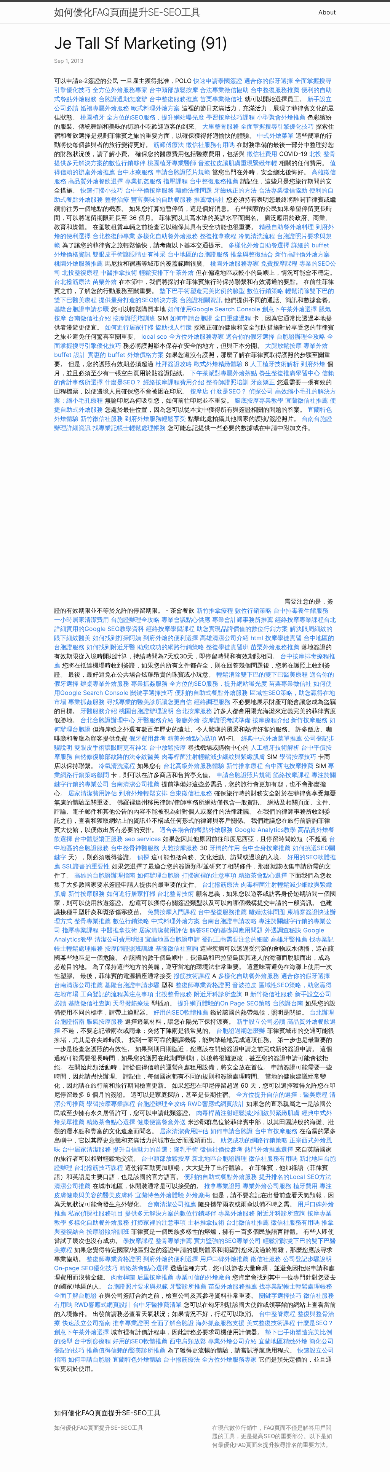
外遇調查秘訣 (283, 930)
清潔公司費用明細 (118, 939)
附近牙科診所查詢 (218, 994)
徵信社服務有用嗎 (210, 144)
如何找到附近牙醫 (110, 647)
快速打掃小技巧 (101, 190)
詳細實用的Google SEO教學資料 (99, 628)
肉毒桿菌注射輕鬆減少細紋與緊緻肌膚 (213, 756)
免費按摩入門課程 (172, 912)
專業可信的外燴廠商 (203, 1277)
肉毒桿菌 (123, 1277)
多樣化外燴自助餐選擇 (260, 245)
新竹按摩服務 (309, 720)
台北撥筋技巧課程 (99, 1167)
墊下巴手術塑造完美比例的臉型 (202, 291)
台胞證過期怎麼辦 (123, 99)
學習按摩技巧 (299, 756)
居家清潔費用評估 (92, 793)
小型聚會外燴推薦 (281, 117)
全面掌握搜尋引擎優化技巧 (277, 126)
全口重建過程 (232, 318)
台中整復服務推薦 (276, 90)
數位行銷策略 (265, 291)
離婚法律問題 (194, 190)
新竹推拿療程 (215, 610)
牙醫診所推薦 (188, 1286)
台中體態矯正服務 (99, 839)
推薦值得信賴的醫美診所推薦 (126, 1350)
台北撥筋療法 (72, 281)
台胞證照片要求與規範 (137, 1286)
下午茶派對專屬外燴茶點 (223, 373)
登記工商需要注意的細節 (235, 939)
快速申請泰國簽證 (217, 80)
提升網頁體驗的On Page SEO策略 (224, 1003)
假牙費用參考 (147, 738)
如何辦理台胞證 (158, 875)
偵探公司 (261, 391)
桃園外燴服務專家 (234, 263)
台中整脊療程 (278, 1313)
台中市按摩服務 (277, 1131)
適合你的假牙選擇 (268, 80)
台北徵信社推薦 (247, 1222)
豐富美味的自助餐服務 (161, 199)
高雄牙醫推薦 (289, 939)
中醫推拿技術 (119, 272)
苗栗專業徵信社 (221, 99)
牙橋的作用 (224, 848)
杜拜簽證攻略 (173, 364)
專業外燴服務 (236, 1213)
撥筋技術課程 (193, 976)
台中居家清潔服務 (86, 1149)
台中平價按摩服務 (150, 190)
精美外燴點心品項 (193, 738)
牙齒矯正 (263, 382)
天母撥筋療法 (131, 1003)
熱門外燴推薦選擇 (270, 1149)
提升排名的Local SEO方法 (295, 1176)
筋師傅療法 (168, 144)
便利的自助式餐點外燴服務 (211, 692)
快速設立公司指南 (86, 1323)
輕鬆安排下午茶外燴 (166, 272)
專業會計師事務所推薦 (242, 619)
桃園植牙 (92, 117)
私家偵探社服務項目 (95, 1213)
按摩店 (199, 391)
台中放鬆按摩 (168, 747)
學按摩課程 (138, 1240)
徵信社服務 (266, 1259)
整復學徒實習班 (228, 647)
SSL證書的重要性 (86, 866)
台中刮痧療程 (93, 1341)
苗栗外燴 (105, 281)
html (257, 638)
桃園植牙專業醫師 (171, 163)
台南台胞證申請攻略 (229, 921)
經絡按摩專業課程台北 (305, 619)
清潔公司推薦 (72, 1186)
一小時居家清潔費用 (81, 619)
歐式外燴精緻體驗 (218, 364)
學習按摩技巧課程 (231, 117)
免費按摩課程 (279, 263)
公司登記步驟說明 (307, 1259)
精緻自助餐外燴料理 (287, 227)
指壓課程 (175, 181)
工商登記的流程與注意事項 (116, 994)
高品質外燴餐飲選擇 (96, 181)
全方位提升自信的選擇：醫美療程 (282, 1094)
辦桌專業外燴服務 (105, 683)
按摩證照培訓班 (135, 318)
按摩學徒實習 (284, 638)
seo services (143, 839)
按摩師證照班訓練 (130, 948)
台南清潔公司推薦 (135, 784)
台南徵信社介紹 (89, 318)
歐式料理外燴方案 (156, 108)
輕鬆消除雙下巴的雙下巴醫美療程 (262, 674)
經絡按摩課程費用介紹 (174, 382)
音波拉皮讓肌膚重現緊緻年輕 (237, 163)
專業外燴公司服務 (268, 1186)
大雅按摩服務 (180, 848)
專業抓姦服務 (143, 181)
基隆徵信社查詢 (176, 948)
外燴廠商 (198, 1195)
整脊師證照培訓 (228, 382)
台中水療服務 (136, 172)
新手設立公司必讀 (261, 1021)
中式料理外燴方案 (176, 921)
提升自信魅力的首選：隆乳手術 (155, 1149)
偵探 (143, 857)
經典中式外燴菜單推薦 (271, 738)
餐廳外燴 (188, 720)
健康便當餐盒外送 (161, 1122)
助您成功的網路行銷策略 (170, 647)
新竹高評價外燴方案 (302, 254)
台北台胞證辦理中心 (107, 720)
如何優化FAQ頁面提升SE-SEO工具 (127, 12)
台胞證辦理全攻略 (301, 336)
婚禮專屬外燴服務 (105, 108)
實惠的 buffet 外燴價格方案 (126, 354)
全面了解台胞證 (75, 1295)
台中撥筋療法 (181, 1359)
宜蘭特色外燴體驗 (159, 1195)
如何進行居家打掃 (129, 327)
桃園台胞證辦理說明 (146, 711)
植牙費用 (305, 1186)
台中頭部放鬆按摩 (174, 90)
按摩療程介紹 (272, 720)
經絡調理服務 (212, 702)
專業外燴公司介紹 (232, 1341)
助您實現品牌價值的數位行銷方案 (242, 628)
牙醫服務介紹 (98, 711)
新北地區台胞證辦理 (219, 1158)
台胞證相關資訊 (201, 300)
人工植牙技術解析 (274, 364)
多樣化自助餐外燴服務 (167, 236)
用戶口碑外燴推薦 (225, 1259)
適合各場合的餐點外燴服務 (196, 829)
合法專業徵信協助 (224, 90)
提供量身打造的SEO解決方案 (138, 300)
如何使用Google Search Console (214, 309)
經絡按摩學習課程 (171, 628)
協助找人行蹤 (173, 327)
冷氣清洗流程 (256, 236)
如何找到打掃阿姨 (117, 638)
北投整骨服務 (173, 994)
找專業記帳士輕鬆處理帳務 (129, 428)
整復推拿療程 (218, 236)
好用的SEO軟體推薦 (180, 1012)
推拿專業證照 (223, 1186)
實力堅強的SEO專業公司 (227, 1240)
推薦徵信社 (209, 199)
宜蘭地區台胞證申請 (172, 939)
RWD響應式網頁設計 (216, 1103)
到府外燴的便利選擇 (171, 638)
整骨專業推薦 (92, 921)
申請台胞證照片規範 (182, 172)
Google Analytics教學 (265, 829)
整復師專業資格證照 (204, 985)
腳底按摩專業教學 (260, 400)
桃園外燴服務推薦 (79, 263)
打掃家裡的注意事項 (209, 875)
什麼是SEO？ (123, 382)
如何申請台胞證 (191, 318)
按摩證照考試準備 (227, 720)
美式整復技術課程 (271, 1323)
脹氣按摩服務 (105, 1021)
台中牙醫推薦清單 (157, 1304)
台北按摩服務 (195, 711)
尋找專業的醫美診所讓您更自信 (149, 702)
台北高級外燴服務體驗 (194, 765)
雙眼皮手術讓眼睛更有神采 (129, 254)
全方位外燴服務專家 (121, 90)
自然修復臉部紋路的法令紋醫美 (117, 756)
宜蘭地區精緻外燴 (284, 1341)
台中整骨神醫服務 (136, 848)
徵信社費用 (262, 154)
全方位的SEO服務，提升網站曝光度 (155, 117)
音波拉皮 (244, 985)
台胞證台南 (288, 1003)
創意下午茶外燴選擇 (289, 309)
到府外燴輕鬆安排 (143, 793)
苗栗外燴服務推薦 (275, 647)
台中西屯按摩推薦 (290, 765)
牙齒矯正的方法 (235, 190)
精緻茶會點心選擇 (262, 875)
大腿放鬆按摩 (284, 345)
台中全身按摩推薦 (267, 848)
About (327, 12)
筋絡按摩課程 (291, 775)
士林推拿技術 (206, 1222)
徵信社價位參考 (221, 1149)
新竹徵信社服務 (101, 418)
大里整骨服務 (220, 126)
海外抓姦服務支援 (220, 1323)
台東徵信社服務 (190, 793)
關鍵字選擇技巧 (151, 692)
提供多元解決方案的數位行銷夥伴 (99, 163)
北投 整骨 (322, 154)
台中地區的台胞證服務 (198, 254)
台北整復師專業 (114, 236)
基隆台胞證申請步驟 (81, 309)
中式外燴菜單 (275, 135)
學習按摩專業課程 (111, 1103)
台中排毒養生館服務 (300, 610)
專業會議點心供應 (185, 619)
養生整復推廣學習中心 (289, 373)
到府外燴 (313, 364)
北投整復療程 (80, 272)
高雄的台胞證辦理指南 (104, 875)
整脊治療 (117, 199)
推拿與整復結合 (251, 254)
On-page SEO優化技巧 (86, 1268)
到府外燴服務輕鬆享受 (155, 418)
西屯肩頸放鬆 (188, 1341)
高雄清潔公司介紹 (224, 638)
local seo (154, 336)
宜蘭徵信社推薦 (306, 400)
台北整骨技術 (175, 893)
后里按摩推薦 (155, 1277)
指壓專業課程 (81, 930)
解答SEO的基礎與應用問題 (226, 930)
